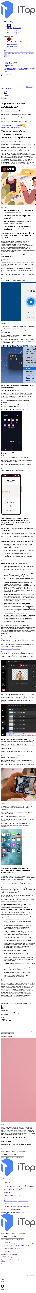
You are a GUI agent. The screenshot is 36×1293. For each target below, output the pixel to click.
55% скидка (4, 98)
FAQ (5, 71)
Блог (8, 127)
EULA (27, 1212)
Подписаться (20, 1157)
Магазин (6, 56)
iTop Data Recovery (22, 1186)
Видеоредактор (8, 65)
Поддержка (7, 1206)
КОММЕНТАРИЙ (6, 1020)
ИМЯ (3, 1017)
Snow (2, 141)
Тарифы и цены (18, 1189)
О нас (5, 1195)
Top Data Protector (9, 1189)
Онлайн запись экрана (10, 1186)
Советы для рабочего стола (20, 1201)
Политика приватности (19, 1212)
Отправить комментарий (7, 1033)
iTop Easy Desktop (21, 1185)
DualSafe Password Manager (15, 1188)
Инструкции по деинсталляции (20, 1206)
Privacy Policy (4, 1261)
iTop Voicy (29, 1185)
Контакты (10, 1195)
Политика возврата (6, 1212)
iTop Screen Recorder (10, 1185)
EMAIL (3, 1019)
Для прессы (17, 1195)
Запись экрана (15, 127)
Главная (3, 127)
